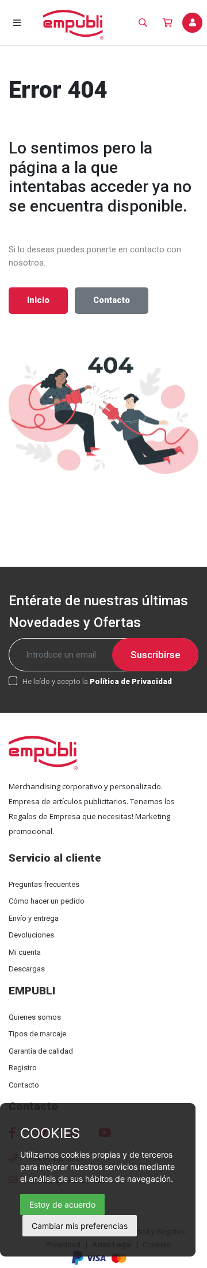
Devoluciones (31, 935)
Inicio (38, 300)
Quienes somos (35, 1017)
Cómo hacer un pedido (47, 901)
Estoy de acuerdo (62, 1204)
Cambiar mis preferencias (80, 1226)
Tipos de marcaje (37, 1033)
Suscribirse (156, 654)
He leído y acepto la (97, 681)
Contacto (111, 300)
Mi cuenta (25, 952)
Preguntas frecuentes (44, 884)
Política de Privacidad (131, 681)
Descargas (27, 969)
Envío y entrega (34, 918)
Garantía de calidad (41, 1051)
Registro (23, 1067)
